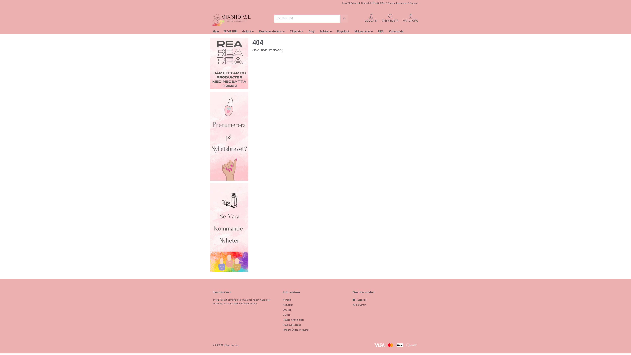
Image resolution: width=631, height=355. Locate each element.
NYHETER (230, 32)
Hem (216, 32)
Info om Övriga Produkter (296, 330)
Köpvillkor (288, 305)
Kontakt (287, 300)
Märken (324, 32)
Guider (286, 315)
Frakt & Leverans (292, 325)
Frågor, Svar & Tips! (293, 320)
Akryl (311, 32)
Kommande (396, 32)
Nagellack (343, 32)
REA (381, 32)
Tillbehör (295, 32)
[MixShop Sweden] (236, 19)
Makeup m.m (362, 32)
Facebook (360, 300)
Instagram (360, 305)
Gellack (246, 32)
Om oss (287, 310)
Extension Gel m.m (270, 32)
